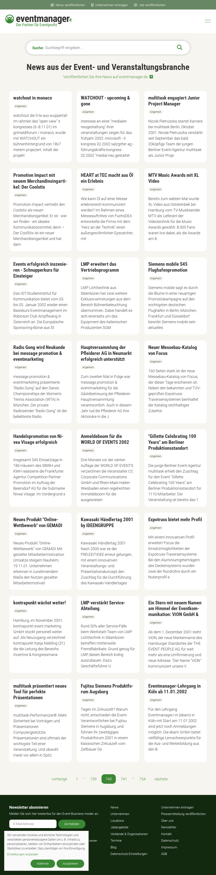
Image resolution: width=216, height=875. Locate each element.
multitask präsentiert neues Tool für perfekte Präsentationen (39, 692)
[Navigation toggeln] (208, 21)
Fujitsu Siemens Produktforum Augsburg (107, 689)
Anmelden (71, 824)
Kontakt (166, 834)
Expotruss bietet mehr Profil (175, 519)
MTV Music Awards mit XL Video (173, 178)
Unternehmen (120, 814)
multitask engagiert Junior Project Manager (174, 101)
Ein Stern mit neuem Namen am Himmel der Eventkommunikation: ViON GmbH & (174, 608)
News (115, 807)
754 (142, 779)
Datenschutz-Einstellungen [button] (129, 854)
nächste (161, 779)
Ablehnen (43, 863)
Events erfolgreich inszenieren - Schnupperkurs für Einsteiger (40, 270)
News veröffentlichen (70, 5)
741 (124, 779)
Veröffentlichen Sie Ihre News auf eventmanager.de (105, 77)
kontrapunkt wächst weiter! (39, 603)
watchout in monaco (32, 98)
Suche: (38, 47)
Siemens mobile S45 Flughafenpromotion (168, 267)
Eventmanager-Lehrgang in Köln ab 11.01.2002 (174, 689)
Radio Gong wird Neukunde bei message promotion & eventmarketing (39, 353)
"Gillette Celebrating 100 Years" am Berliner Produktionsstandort (172, 442)
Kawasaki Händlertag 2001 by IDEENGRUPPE (107, 522)
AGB (164, 854)
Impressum (169, 847)
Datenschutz (170, 840)
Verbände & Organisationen (129, 834)
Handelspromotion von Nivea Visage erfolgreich (38, 439)
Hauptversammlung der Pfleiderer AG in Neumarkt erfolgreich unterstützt (106, 353)
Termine (116, 840)
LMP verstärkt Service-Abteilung (103, 606)
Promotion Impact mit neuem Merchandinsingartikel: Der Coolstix (40, 181)
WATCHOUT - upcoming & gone (105, 101)
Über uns (167, 821)
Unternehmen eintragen (111, 5)
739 (93, 779)
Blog (113, 847)
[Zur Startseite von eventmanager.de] (38, 21)
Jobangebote (119, 827)
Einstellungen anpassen (22, 854)
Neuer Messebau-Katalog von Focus (172, 350)
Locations (117, 821)
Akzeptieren (70, 863)
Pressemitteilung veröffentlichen (183, 814)
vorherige (59, 779)
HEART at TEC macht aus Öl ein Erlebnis (107, 178)
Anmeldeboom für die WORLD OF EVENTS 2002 (105, 439)
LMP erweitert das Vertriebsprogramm (100, 267)
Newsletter (168, 827)
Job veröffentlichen (152, 5)
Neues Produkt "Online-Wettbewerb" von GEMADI (37, 522)
